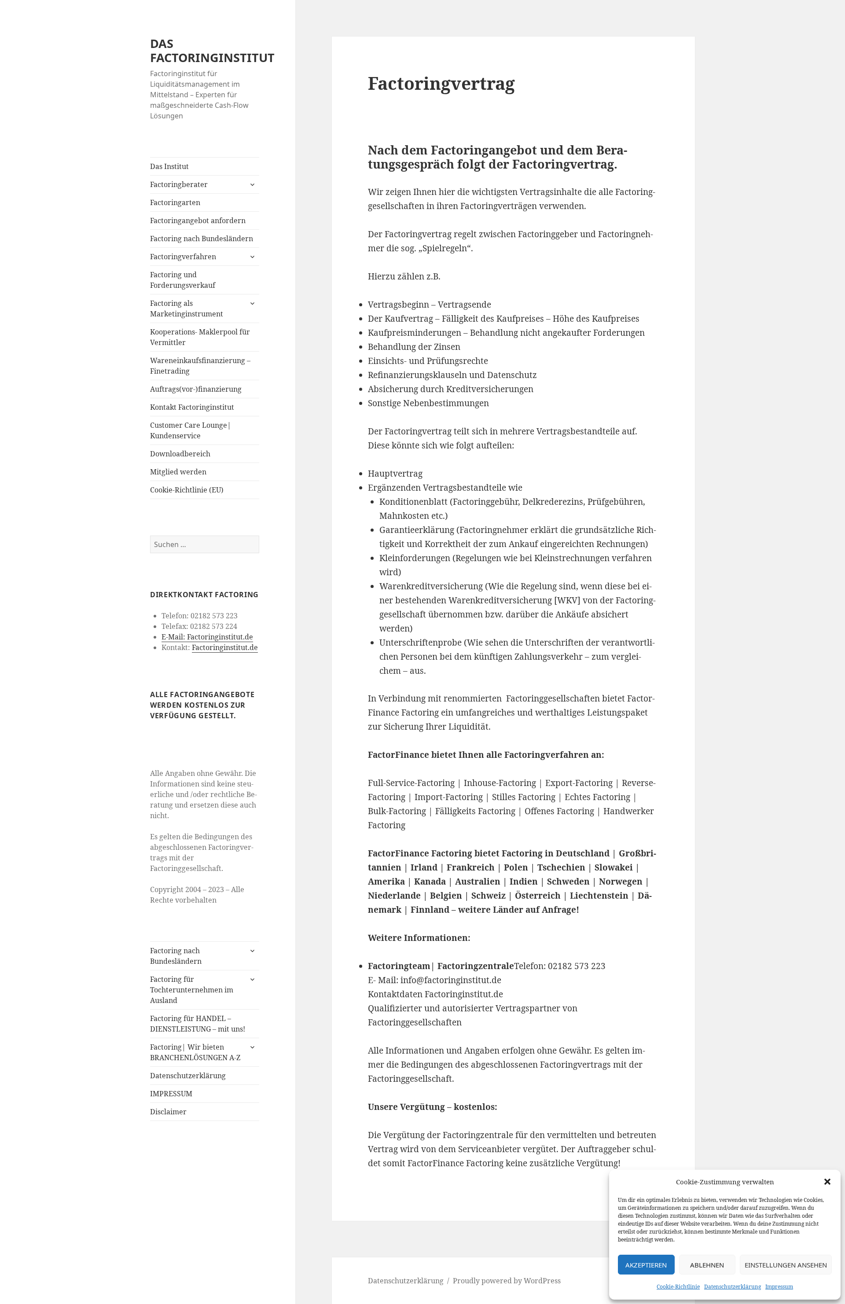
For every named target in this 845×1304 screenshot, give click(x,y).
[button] (827, 1181)
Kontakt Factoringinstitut (192, 407)
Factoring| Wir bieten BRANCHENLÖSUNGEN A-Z (195, 1052)
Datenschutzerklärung (732, 1286)
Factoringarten (175, 202)
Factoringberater (179, 184)
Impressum (779, 1286)
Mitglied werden (178, 472)
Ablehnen (707, 1264)
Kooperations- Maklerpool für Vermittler (200, 337)
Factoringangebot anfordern (198, 220)
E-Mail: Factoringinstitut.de (207, 637)
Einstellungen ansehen (786, 1264)
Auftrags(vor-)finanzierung (196, 389)
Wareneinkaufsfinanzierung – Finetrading (200, 366)
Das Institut (169, 166)
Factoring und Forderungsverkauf (182, 280)
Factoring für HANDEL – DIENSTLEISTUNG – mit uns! (197, 1024)
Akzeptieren (646, 1264)
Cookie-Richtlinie (678, 1286)
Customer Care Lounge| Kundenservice (190, 430)
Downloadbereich (180, 454)
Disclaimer (168, 1112)
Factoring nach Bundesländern (201, 238)
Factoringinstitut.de (225, 647)
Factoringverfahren (183, 256)
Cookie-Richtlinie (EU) (187, 490)
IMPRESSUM (171, 1093)
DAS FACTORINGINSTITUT (212, 50)
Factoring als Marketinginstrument (186, 308)
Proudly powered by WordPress (507, 1281)
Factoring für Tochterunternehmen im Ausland (191, 989)
